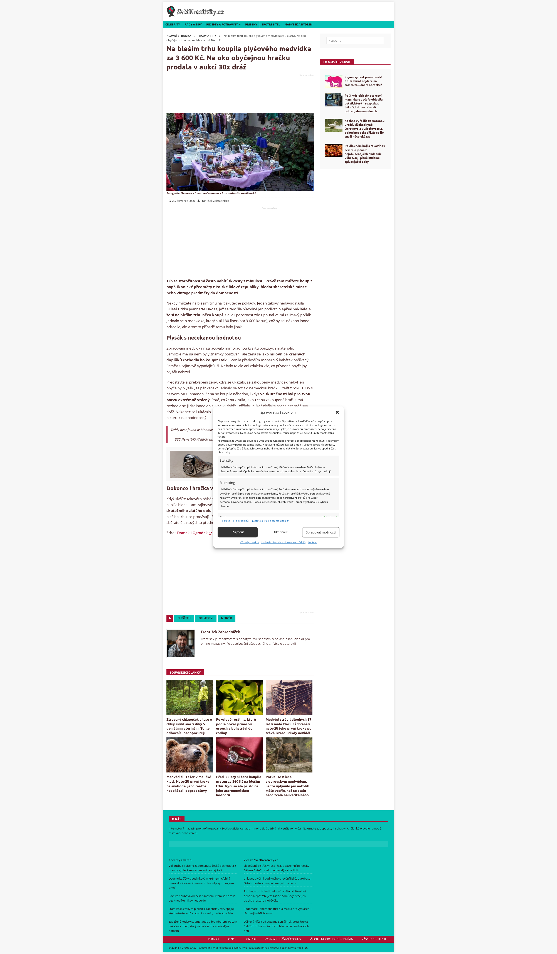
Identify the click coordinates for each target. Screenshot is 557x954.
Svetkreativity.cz (232, 828)
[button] (337, 412)
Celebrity (172, 24)
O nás (232, 939)
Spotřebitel (271, 24)
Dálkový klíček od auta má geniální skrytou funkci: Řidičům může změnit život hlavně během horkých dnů (276, 926)
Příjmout (238, 532)
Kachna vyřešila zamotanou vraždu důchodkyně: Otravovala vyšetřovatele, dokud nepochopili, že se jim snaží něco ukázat (364, 128)
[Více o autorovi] (284, 643)
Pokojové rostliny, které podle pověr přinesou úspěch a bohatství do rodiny (236, 726)
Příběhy (251, 24)
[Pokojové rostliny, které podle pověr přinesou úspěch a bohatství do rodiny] (239, 697)
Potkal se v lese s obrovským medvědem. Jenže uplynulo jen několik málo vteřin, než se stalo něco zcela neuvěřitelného (287, 785)
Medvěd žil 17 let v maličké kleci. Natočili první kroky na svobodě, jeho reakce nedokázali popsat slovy (188, 783)
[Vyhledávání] (355, 40)
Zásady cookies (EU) (375, 939)
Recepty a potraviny (222, 24)
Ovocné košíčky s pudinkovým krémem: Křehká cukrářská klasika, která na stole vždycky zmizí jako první (201, 883)
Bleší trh (184, 618)
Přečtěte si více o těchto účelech (270, 521)
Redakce (214, 939)
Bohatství (205, 618)
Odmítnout (279, 532)
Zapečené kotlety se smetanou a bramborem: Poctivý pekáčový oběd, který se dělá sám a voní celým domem (203, 926)
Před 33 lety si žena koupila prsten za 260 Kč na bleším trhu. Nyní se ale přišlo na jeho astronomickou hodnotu (238, 785)
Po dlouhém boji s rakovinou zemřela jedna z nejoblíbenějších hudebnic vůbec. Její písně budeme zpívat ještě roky (365, 153)
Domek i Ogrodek (192, 532)
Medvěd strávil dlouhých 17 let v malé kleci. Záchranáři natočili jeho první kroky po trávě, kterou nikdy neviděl (289, 726)
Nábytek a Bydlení (299, 24)
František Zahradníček (220, 631)
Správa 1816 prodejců (235, 521)
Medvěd (226, 618)
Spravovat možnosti (321, 532)
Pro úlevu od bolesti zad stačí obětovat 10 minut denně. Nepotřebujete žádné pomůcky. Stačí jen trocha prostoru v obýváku (275, 895)
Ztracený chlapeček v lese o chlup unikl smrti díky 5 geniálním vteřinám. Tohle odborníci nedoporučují (189, 726)
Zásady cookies (249, 542)
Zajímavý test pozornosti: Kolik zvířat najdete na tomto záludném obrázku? (363, 81)
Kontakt (312, 542)
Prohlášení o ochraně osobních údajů (283, 542)
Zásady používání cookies (283, 939)
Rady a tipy (193, 24)
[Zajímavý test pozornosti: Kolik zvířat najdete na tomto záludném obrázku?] (333, 81)
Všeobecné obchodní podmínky (331, 939)
